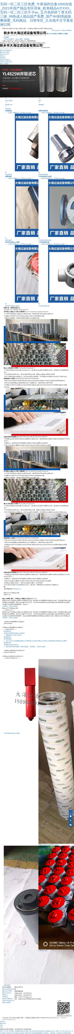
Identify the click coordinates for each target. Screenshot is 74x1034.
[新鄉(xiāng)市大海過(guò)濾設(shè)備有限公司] (36, 81)
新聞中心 (2, 56)
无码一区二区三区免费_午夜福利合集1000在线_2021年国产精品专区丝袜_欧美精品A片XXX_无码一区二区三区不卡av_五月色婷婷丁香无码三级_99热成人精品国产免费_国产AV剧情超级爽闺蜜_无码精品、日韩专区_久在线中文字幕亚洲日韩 (36, 14)
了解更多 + (5, 606)
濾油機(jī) (41, 104)
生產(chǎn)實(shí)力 (6, 62)
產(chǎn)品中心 (56, 30)
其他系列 (8, 109)
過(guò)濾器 (9, 100)
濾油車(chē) (8, 104)
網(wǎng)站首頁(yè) (6, 50)
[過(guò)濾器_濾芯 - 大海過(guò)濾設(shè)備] (21, 46)
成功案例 (2, 58)
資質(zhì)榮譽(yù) (5, 60)
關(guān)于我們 (4, 52)
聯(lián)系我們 (66, 30)
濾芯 (39, 100)
